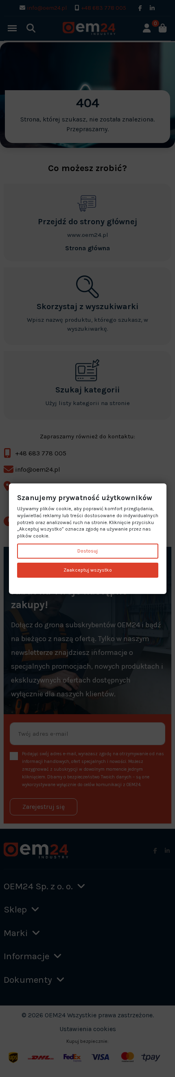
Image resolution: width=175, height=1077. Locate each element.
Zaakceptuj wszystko (87, 570)
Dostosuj (87, 551)
